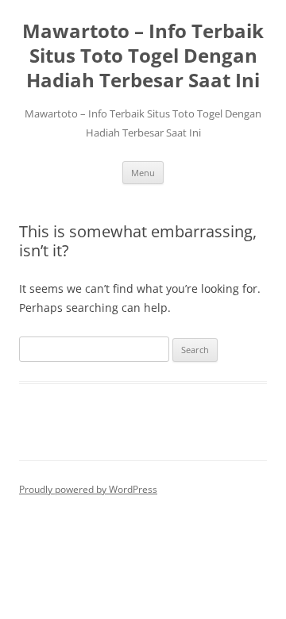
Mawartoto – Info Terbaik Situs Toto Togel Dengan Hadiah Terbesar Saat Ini (143, 56)
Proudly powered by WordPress (88, 489)
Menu (143, 173)
